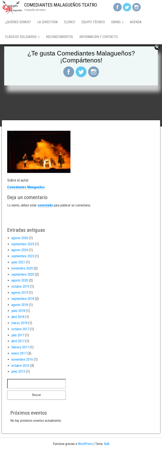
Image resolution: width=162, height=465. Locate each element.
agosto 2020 (19, 280)
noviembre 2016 (22, 359)
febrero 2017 (20, 347)
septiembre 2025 (22, 244)
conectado (45, 205)
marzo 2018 (19, 323)
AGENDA (136, 22)
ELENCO (69, 22)
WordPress (85, 444)
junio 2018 (18, 311)
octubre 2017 (20, 329)
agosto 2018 (19, 305)
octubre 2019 (20, 286)
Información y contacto (98, 37)
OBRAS (116, 22)
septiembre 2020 (22, 274)
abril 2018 (17, 317)
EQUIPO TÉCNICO (93, 22)
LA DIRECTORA (47, 22)
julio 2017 (17, 335)
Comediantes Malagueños (26, 187)
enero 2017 (19, 353)
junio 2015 (18, 371)
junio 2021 (18, 262)
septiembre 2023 (22, 256)
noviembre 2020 (22, 268)
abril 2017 (17, 341)
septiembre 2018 (22, 299)
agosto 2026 (19, 238)
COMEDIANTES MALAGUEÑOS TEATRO (60, 5)
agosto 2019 (19, 293)
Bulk (106, 444)
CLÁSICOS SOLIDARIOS (21, 37)
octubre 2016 (20, 366)
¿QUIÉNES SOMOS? (18, 22)
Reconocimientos (59, 37)
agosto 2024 (19, 250)
